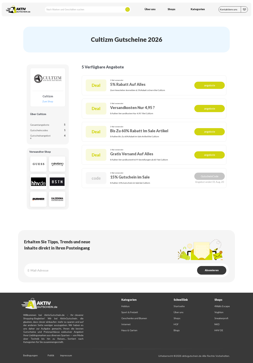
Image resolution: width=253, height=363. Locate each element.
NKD (217, 324)
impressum (66, 355)
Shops (177, 318)
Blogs (177, 330)
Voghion (218, 312)
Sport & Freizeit (129, 312)
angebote (209, 85)
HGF (176, 324)
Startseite (179, 306)
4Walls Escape (222, 306)
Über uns (178, 312)
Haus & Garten (129, 330)
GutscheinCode (209, 176)
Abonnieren (212, 270)
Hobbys (125, 306)
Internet (126, 324)
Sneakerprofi (221, 318)
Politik (51, 355)
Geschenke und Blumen (134, 318)
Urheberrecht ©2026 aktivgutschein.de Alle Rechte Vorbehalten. (194, 355)
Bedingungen (30, 355)
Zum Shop (47, 101)
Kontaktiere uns (228, 9)
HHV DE (218, 330)
